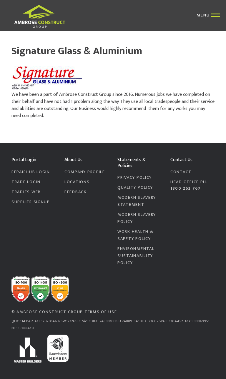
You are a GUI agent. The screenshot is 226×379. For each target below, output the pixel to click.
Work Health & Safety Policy (135, 235)
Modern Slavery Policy (136, 218)
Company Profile (84, 172)
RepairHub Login (30, 172)
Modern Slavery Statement (136, 201)
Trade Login (26, 182)
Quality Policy (135, 187)
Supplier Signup (30, 202)
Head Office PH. (189, 185)
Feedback (75, 192)
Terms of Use (100, 311)
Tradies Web (26, 192)
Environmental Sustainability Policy (135, 255)
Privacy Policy (134, 177)
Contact (181, 172)
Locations (77, 182)
